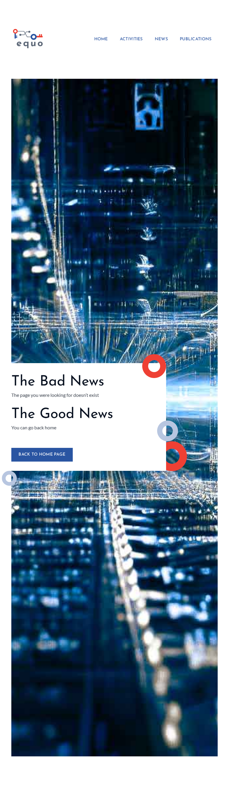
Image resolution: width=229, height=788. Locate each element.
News (161, 39)
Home (101, 39)
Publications (196, 39)
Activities (131, 39)
